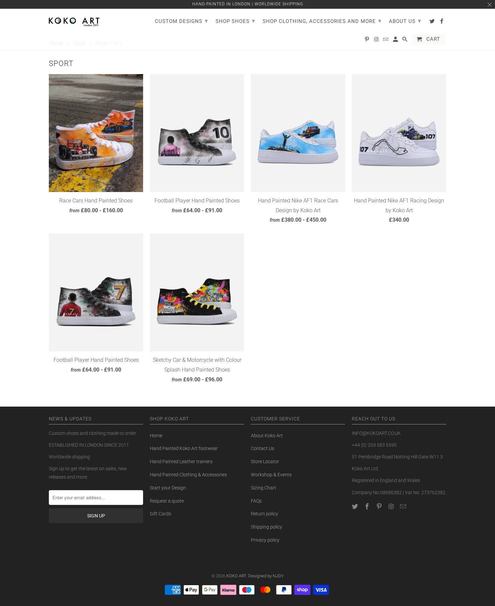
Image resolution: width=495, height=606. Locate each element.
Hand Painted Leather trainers (181, 461)
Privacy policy (265, 540)
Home (156, 435)
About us (405, 20)
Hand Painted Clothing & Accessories (188, 474)
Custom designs (181, 20)
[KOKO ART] (74, 20)
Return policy (264, 513)
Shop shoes (235, 20)
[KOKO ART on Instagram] (391, 506)
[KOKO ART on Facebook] (367, 506)
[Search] (405, 40)
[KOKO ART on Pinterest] (380, 506)
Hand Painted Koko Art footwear (184, 448)
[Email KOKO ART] (403, 506)
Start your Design (168, 487)
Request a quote (167, 501)
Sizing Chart (263, 487)
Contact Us (262, 448)
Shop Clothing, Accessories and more (322, 20)
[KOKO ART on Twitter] (355, 506)
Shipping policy (266, 527)
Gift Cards (160, 513)
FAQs (256, 501)
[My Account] (396, 40)
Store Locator (265, 461)
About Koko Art (267, 435)
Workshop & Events (271, 474)
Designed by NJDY (266, 575)
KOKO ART (236, 575)
